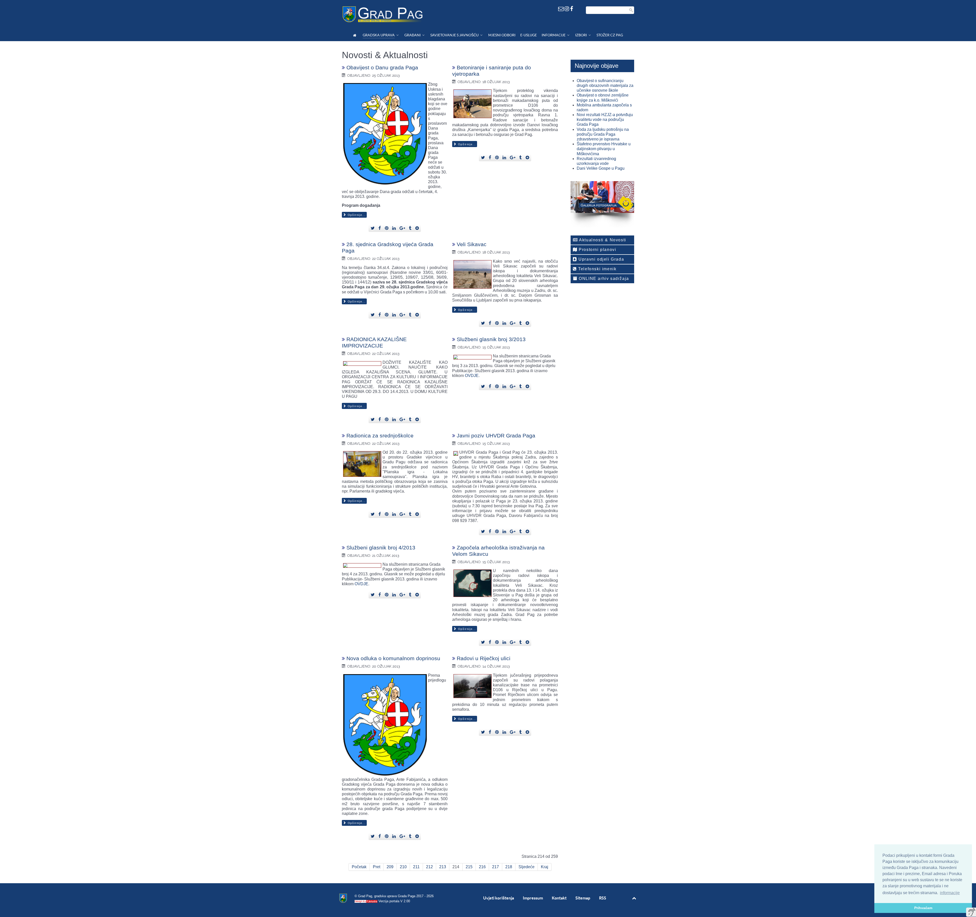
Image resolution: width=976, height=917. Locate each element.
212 (429, 867)
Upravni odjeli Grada (600, 259)
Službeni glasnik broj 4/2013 (380, 547)
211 (416, 867)
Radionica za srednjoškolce (380, 435)
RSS (602, 898)
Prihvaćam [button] (923, 908)
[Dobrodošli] (355, 35)
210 (403, 867)
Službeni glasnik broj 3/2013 (491, 339)
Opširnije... (356, 214)
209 (390, 867)
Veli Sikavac (471, 244)
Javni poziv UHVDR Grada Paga (496, 435)
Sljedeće (526, 867)
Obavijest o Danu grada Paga (382, 67)
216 (482, 867)
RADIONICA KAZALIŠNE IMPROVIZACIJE (374, 342)
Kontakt (559, 898)
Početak (359, 867)
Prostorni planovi (596, 249)
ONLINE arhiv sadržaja (603, 278)
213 (442, 867)
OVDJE (472, 375)
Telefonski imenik (597, 269)
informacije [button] (950, 893)
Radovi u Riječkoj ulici (483, 658)
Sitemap (582, 898)
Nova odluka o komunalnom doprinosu (393, 658)
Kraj (544, 867)
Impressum (533, 898)
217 (495, 867)
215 (469, 867)
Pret (376, 867)
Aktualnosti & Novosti (602, 240)
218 (508, 867)
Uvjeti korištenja (498, 898)
